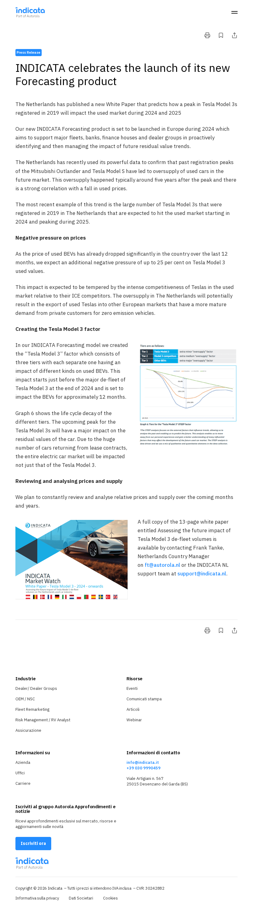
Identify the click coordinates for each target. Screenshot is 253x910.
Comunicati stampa (144, 699)
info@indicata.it (142, 762)
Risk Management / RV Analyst (42, 720)
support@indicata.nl (201, 573)
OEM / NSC (25, 699)
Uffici (20, 773)
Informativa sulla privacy (37, 898)
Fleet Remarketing (32, 709)
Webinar (134, 720)
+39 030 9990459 (143, 768)
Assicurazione (28, 730)
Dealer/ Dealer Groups (36, 688)
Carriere (23, 783)
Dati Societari (81, 898)
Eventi (132, 688)
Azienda (22, 762)
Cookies (110, 898)
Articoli (132, 709)
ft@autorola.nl (162, 565)
